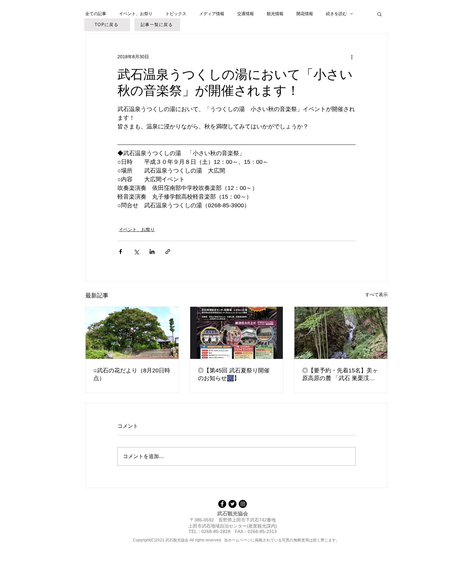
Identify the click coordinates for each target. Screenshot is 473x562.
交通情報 (245, 13)
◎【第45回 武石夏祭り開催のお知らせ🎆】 (234, 374)
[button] (379, 13)
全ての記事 (95, 13)
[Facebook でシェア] (120, 251)
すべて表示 (376, 294)
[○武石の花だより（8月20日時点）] (132, 333)
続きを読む (336, 13)
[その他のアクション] (352, 57)
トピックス (175, 13)
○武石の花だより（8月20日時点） (131, 374)
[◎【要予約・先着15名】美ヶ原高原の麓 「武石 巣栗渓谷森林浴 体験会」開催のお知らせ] (340, 333)
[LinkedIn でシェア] (152, 251)
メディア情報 (211, 13)
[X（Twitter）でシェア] (136, 251)
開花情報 (304, 13)
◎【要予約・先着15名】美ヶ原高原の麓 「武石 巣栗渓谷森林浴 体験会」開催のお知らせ (340, 374)
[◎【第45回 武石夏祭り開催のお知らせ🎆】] (236, 333)
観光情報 (275, 13)
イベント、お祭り (136, 13)
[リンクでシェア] (168, 251)
